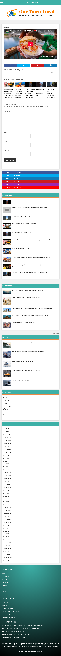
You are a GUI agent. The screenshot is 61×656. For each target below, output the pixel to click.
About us (4, 605)
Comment (7, 111)
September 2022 (7, 522)
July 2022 (6, 528)
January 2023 (7, 510)
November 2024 (7, 446)
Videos (6, 27)
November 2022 (7, 516)
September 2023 (7, 487)
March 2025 (6, 434)
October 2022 (7, 519)
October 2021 (7, 554)
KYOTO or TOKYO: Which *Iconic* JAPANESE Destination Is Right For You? (30, 93)
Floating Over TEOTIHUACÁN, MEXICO (13, 631)
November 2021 (7, 551)
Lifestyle (5, 409)
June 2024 (6, 461)
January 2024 (7, 475)
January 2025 (7, 440)
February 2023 (7, 507)
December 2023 (7, 478)
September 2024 (7, 452)
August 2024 (6, 455)
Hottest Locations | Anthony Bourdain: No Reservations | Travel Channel (23, 628)
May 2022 (6, 534)
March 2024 (6, 470)
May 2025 (6, 432)
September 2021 (7, 557)
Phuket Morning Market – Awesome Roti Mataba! (16, 634)
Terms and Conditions (8, 617)
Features (5, 403)
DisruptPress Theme (36, 651)
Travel (5, 415)
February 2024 (7, 472)
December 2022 (7, 513)
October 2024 (7, 449)
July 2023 (6, 493)
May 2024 (6, 464)
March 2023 (6, 504)
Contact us (5, 602)
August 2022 (6, 525)
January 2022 (7, 545)
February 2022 (7, 542)
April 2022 (6, 537)
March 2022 (6, 540)
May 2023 (6, 499)
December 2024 (7, 443)
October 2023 (7, 484)
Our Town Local (32, 3)
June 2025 (6, 429)
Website (6, 150)
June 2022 (6, 531)
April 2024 (6, 467)
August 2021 (6, 560)
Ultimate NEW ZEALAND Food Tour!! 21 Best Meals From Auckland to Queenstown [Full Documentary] (19, 95)
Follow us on (13, 172)
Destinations (6, 400)
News (4, 412)
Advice (5, 397)
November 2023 (7, 481)
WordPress (27, 651)
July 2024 (6, 458)
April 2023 (6, 502)
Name (6, 132)
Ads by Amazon (54, 72)
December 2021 (7, 548)
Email (6, 141)
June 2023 (6, 496)
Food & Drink (7, 406)
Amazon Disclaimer (7, 608)
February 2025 (7, 437)
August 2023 (6, 490)
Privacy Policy (6, 614)
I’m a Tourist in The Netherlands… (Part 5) (14, 637)
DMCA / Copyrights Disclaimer (10, 611)
